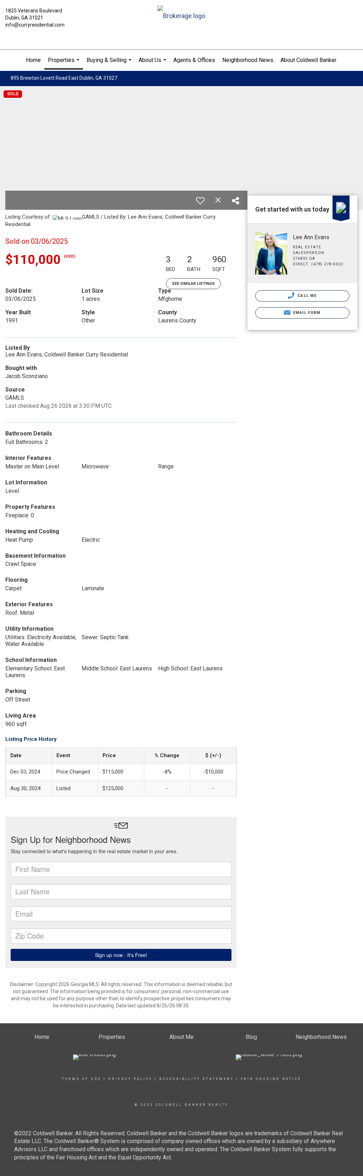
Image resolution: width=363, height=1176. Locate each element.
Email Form (306, 312)
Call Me (306, 295)
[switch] (200, 200)
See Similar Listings (193, 283)
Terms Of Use (81, 1079)
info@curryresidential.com (35, 25)
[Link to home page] (181, 16)
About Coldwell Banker (308, 60)
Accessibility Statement (196, 1079)
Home (33, 60)
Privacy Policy (130, 1079)
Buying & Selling (109, 64)
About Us (153, 64)
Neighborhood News (247, 60)
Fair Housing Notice (271, 1079)
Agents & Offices (194, 60)
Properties (64, 63)
